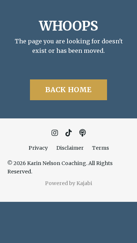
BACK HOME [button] (68, 89)
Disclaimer (70, 148)
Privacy (38, 148)
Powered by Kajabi (68, 183)
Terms (100, 148)
